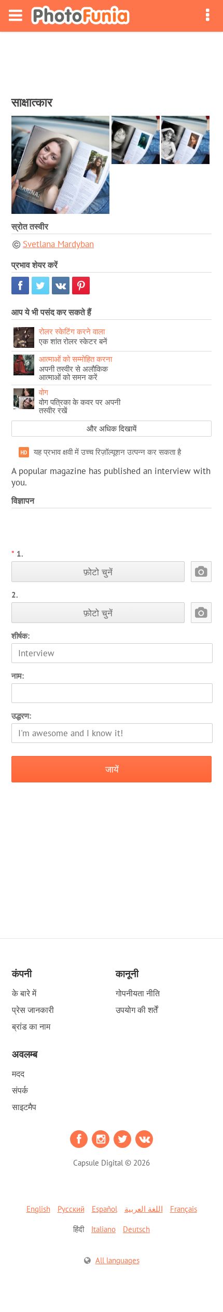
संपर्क (20, 1090)
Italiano (103, 1229)
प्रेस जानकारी (33, 1010)
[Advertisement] (111, 60)
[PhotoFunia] (80, 16)
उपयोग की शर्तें (137, 1010)
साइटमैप (24, 1107)
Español (104, 1209)
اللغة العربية (143, 1209)
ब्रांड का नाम (31, 1026)
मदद (18, 1073)
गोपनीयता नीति (138, 993)
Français (183, 1209)
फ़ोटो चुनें (98, 572)
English (38, 1209)
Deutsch (136, 1229)
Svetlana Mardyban (58, 244)
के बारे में (24, 993)
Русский (71, 1209)
